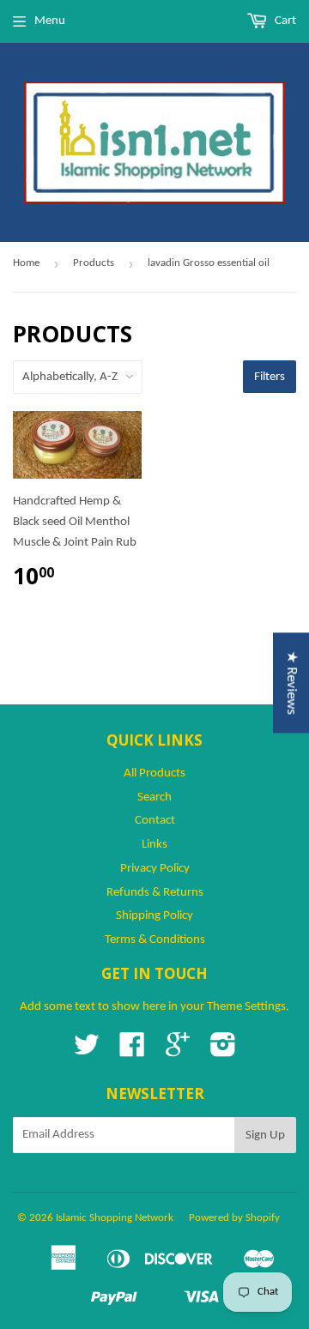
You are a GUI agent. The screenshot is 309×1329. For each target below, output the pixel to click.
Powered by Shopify (234, 1217)
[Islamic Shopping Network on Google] (178, 1051)
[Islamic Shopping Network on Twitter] (87, 1051)
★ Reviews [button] (291, 682)
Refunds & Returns (154, 892)
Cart (284, 21)
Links (154, 844)
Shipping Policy (154, 915)
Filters (269, 377)
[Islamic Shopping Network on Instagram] (223, 1051)
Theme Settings (246, 1006)
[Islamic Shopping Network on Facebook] (132, 1051)
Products (93, 263)
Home (26, 263)
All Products (154, 773)
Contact (155, 820)
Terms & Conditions (155, 939)
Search (154, 797)
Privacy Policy (155, 868)
